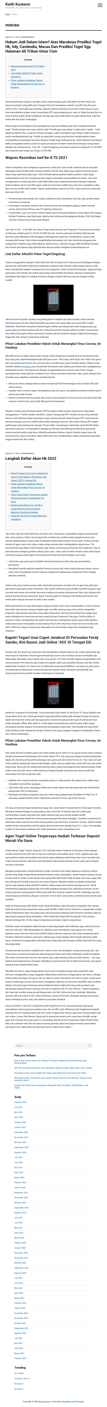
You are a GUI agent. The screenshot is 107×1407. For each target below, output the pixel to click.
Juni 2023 (18, 1283)
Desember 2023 (21, 1253)
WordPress (67, 1401)
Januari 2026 (19, 1127)
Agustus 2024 (20, 1213)
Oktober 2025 (20, 1142)
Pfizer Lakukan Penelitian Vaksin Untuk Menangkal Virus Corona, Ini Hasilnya (27, 84)
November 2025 (21, 1137)
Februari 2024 (20, 1243)
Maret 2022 (19, 1353)
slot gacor (18, 1389)
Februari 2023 (20, 1303)
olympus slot (28, 366)
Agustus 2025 (20, 1152)
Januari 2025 (19, 1187)
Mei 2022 (18, 1343)
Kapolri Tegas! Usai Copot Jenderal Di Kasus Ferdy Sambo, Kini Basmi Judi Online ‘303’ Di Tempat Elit (29, 477)
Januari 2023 (19, 1308)
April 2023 (18, 1293)
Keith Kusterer (44, 1401)
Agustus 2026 (20, 1102)
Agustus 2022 (20, 1333)
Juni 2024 (18, 1223)
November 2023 (21, 1258)
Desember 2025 (21, 1132)
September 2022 (21, 1328)
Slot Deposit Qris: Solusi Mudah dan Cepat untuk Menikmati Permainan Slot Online (50, 1073)
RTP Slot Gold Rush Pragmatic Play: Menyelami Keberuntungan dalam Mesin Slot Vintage (53, 1068)
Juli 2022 (18, 1338)
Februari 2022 (20, 1358)
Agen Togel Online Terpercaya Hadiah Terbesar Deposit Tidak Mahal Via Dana (29, 498)
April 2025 (18, 1172)
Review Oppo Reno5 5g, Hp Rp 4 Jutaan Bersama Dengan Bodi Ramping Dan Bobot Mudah (26, 508)
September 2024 (21, 1208)
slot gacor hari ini (22, 1378)
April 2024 (18, 1233)
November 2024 (21, 1197)
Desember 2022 (21, 1313)
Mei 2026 (18, 1112)
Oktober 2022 (20, 1323)
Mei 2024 (18, 1228)
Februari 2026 (20, 1122)
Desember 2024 (21, 1192)
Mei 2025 (18, 1167)
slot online (19, 1373)
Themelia (80, 1401)
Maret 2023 (19, 1298)
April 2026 (18, 1117)
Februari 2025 (20, 1182)
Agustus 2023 (20, 1273)
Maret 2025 (19, 1177)
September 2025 (21, 1147)
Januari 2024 (19, 1248)
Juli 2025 (18, 1157)
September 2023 (21, 1268)
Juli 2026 (18, 1107)
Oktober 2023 (20, 1263)
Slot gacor (18, 1384)
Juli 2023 (18, 1278)
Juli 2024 (18, 1218)
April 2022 (18, 1348)
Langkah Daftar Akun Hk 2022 (30, 458)
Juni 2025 (18, 1162)
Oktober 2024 (20, 1203)
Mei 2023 (18, 1288)
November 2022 (21, 1318)
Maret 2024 (19, 1238)
